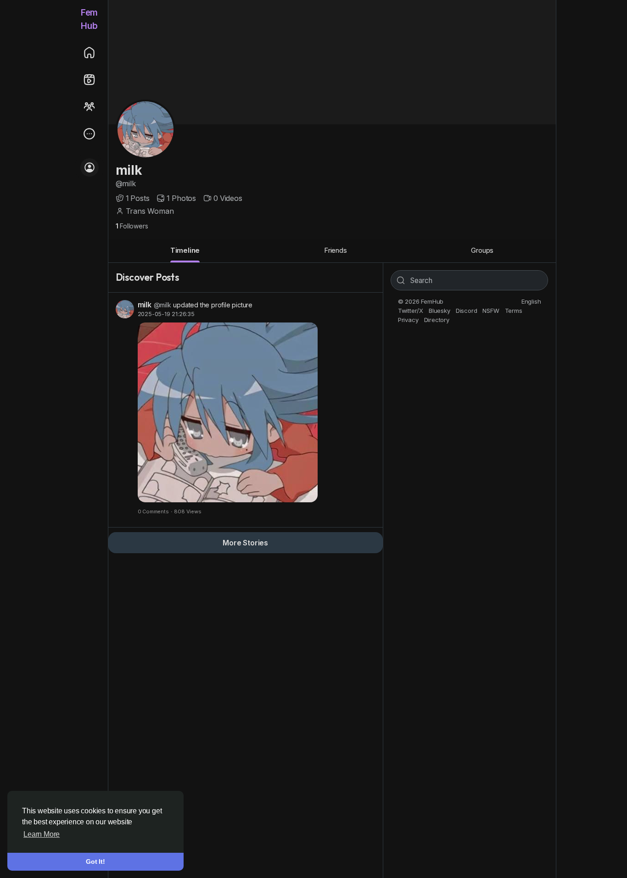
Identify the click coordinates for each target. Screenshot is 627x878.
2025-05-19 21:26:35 (166, 314)
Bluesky (439, 310)
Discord (466, 310)
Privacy (408, 319)
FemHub (89, 19)
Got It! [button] (95, 861)
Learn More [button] (41, 834)
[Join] (89, 167)
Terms (513, 310)
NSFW (490, 310)
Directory (436, 319)
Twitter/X (410, 310)
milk (129, 170)
